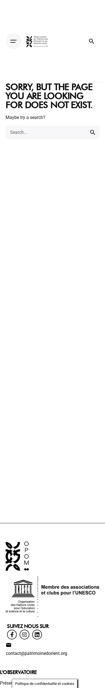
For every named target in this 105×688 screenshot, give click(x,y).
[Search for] (52, 132)
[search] (92, 132)
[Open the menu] (13, 41)
